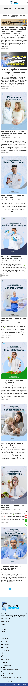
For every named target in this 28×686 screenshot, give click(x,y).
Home (14, 10)
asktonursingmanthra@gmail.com (11, 669)
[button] (27, 2)
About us (4, 627)
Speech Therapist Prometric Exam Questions (12, 444)
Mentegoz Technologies (21, 684)
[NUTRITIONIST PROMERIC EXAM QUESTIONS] (14, 485)
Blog (3, 634)
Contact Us (5, 638)
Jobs (3, 636)
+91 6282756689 (7, 665)
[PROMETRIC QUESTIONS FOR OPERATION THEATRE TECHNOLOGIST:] (14, 545)
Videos (3, 631)
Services (4, 629)
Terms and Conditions (18, 681)
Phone (5, 662)
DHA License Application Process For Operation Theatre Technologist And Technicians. (14, 71)
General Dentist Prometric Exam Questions (13, 320)
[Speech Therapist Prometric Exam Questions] (14, 422)
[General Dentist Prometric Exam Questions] (14, 298)
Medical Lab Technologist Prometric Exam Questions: (11, 257)
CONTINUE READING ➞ (5, 48)
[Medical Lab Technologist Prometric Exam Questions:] (14, 236)
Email (5, 667)
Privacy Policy (9, 681)
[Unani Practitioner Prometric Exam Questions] (14, 175)
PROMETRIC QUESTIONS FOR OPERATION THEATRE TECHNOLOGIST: (11, 568)
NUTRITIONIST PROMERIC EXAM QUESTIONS (12, 506)
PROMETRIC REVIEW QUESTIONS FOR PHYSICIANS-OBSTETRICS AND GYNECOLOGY (14, 133)
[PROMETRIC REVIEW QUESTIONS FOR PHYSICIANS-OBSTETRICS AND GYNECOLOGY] (14, 111)
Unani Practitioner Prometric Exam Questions (12, 197)
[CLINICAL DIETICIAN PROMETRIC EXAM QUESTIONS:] (14, 360)
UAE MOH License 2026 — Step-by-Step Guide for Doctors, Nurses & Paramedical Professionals (14, 29)
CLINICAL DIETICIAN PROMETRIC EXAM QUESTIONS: (13, 382)
